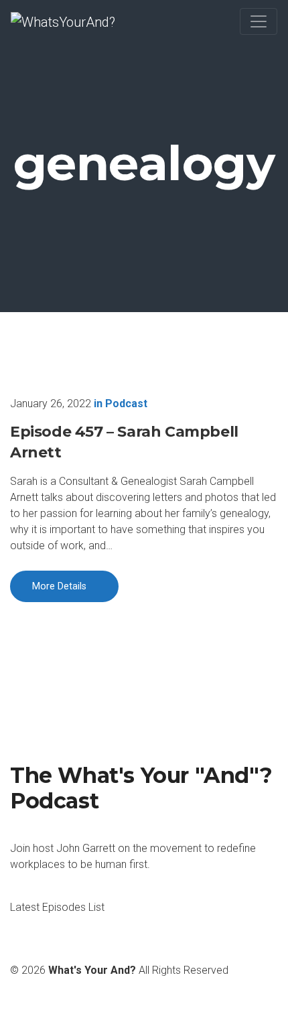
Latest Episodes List (57, 907)
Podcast (126, 403)
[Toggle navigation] (258, 21)
